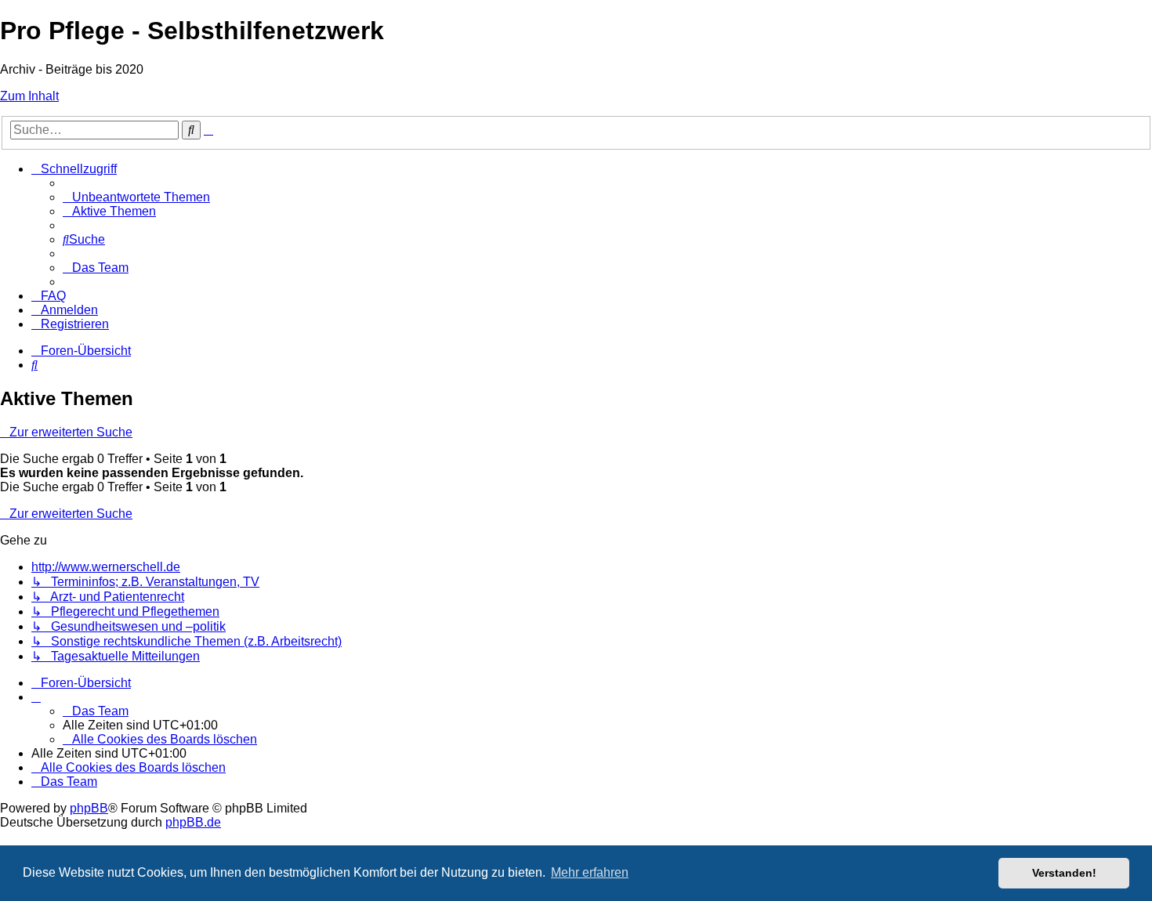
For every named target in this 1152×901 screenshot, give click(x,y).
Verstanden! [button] (1064, 873)
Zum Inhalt (29, 96)
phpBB (89, 808)
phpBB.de (193, 822)
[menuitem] (136, 197)
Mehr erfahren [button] (590, 872)
